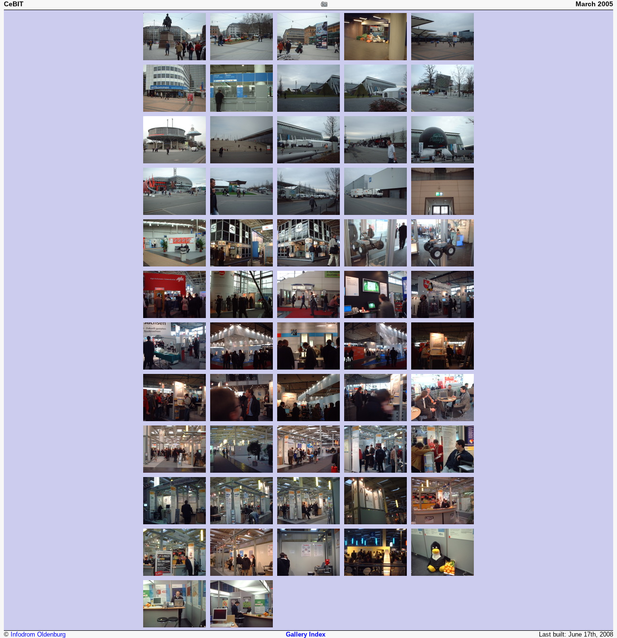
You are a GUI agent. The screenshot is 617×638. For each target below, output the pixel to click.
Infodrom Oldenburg (38, 634)
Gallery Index (305, 634)
